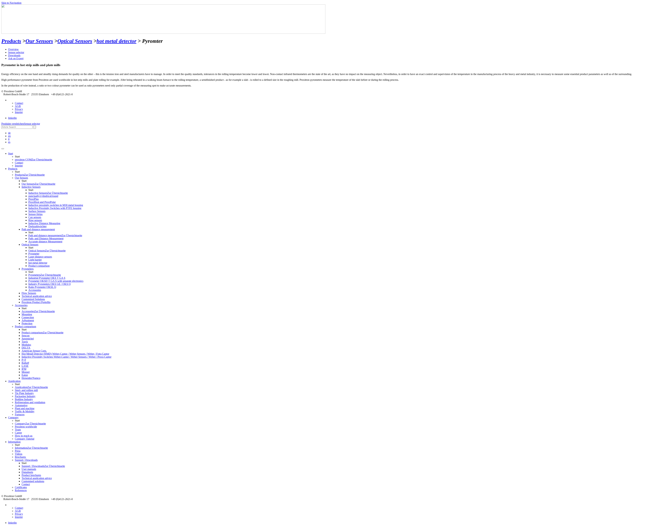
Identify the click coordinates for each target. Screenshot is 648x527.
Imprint (19, 112)
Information (31, 447)
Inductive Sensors (48, 193)
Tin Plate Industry (24, 393)
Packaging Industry (25, 396)
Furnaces (19, 414)
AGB (18, 106)
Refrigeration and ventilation (30, 402)
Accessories (38, 311)
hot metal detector (116, 41)
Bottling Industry (24, 399)
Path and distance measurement (55, 235)
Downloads (14, 55)
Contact (19, 103)
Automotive (21, 405)
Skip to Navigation (11, 2)
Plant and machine (24, 408)
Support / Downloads (43, 466)
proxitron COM (33, 159)
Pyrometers (44, 274)
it (8, 139)
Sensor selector (16, 52)
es (9, 142)
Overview (13, 49)
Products (11, 41)
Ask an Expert (15, 58)
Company (30, 423)
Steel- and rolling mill (26, 390)
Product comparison (42, 332)
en (9, 136)
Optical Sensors (74, 41)
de (9, 132)
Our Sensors (39, 41)
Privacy (19, 109)
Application (14, 381)
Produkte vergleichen (12, 123)
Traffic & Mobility (24, 411)
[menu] (2, 148)
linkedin (12, 117)
